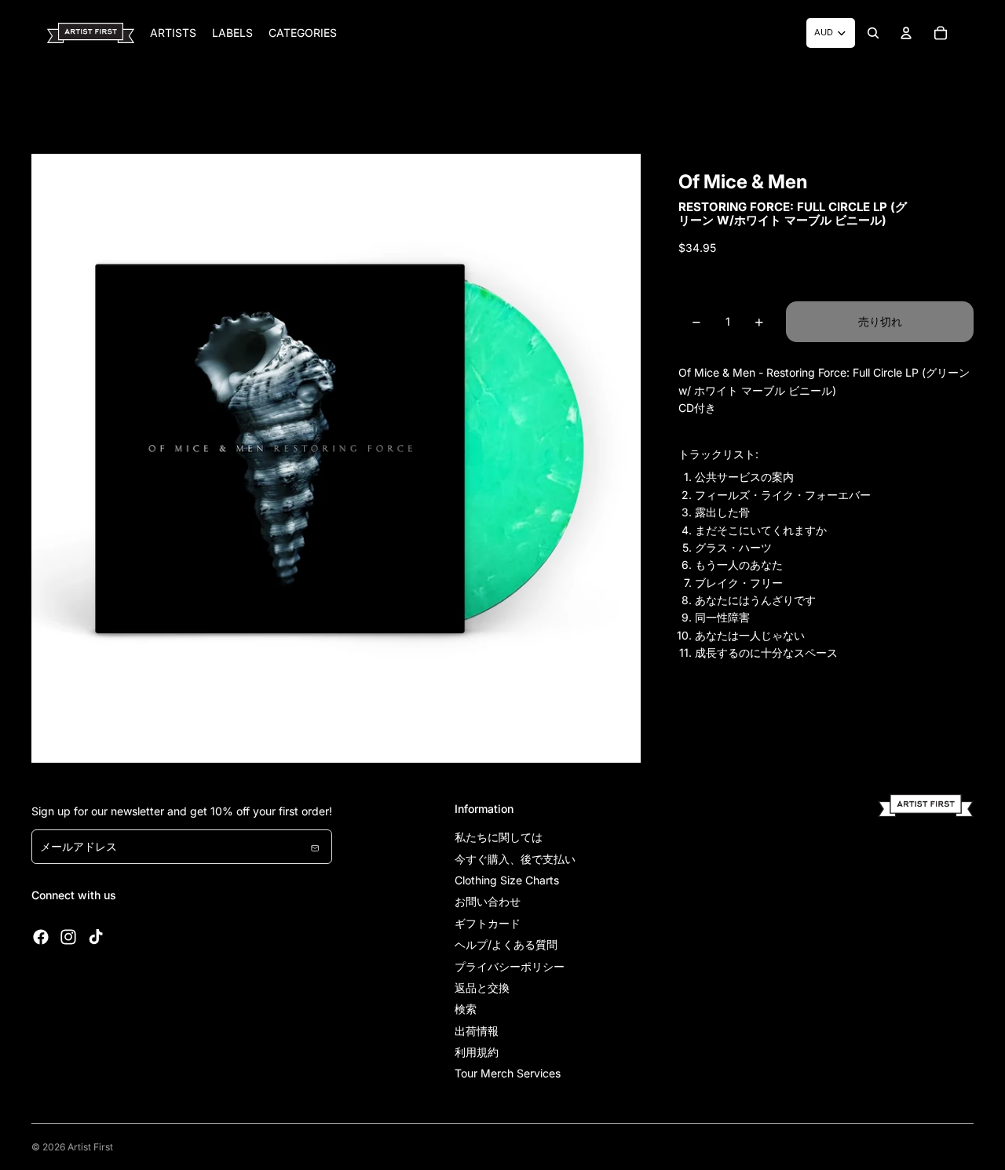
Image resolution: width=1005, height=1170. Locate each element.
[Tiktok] (95, 937)
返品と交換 (482, 987)
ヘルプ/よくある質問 (506, 944)
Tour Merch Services (508, 1073)
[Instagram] (68, 937)
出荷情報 (477, 1030)
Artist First (90, 1147)
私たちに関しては (499, 837)
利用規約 (477, 1052)
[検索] (873, 33)
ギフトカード (488, 923)
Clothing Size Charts (507, 880)
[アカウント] (906, 33)
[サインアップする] (315, 846)
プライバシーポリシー (510, 966)
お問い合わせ (488, 901)
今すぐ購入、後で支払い (515, 859)
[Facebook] (40, 937)
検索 (466, 1008)
